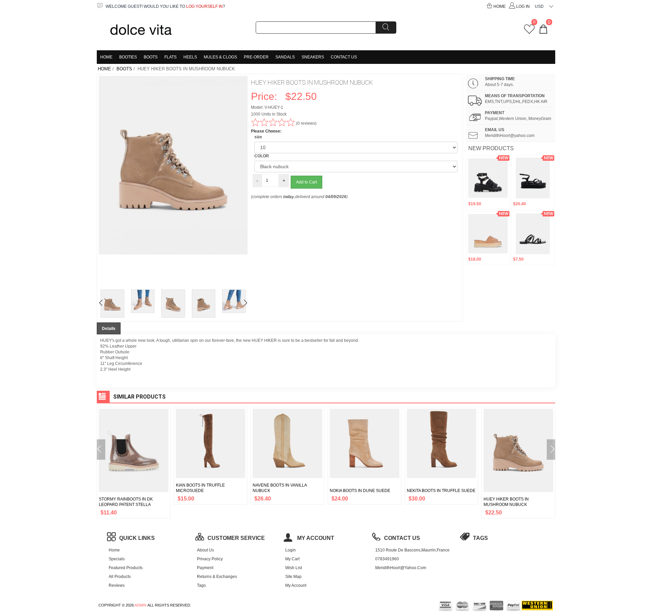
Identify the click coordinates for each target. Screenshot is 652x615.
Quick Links (137, 538)
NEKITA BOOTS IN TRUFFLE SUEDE (441, 490)
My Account (295, 585)
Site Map (293, 576)
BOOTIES (128, 57)
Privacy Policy (210, 559)
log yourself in (204, 6)
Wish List (293, 567)
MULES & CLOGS (220, 57)
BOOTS (151, 57)
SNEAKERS (313, 57)
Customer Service (236, 538)
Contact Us (344, 57)
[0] (529, 31)
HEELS (190, 57)
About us (205, 550)
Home (499, 6)
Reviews (117, 585)
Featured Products (126, 567)
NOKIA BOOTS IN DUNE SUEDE (360, 490)
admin (140, 605)
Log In (523, 6)
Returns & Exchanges (217, 576)
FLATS (170, 57)
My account (315, 538)
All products (120, 576)
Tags (201, 585)
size (258, 137)
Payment (205, 567)
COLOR (261, 156)
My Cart (292, 559)
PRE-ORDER (256, 57)
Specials (117, 559)
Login (290, 550)
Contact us (402, 538)
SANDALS (285, 57)
